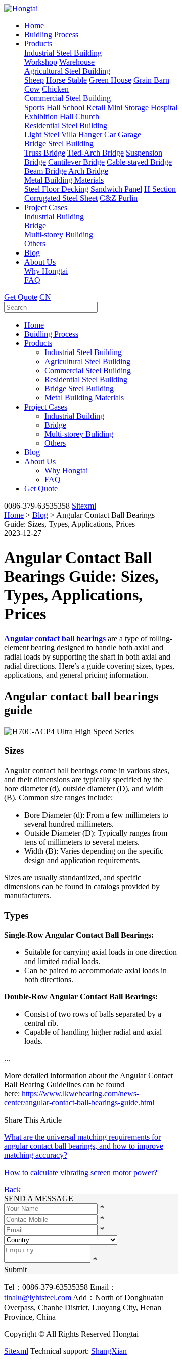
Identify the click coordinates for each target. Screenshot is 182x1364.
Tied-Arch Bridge (95, 152)
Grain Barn (151, 80)
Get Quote (20, 297)
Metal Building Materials (64, 180)
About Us (40, 262)
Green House (110, 80)
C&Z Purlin (119, 198)
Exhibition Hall (48, 116)
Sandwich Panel (116, 189)
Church (87, 116)
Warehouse (77, 62)
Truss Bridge (44, 152)
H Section (160, 189)
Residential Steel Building (65, 125)
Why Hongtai (46, 271)
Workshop (40, 62)
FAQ (32, 280)
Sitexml (84, 505)
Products (38, 43)
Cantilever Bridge (76, 162)
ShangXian (109, 1351)
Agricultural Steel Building (67, 71)
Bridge (35, 225)
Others (35, 243)
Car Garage (122, 134)
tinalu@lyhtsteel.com (37, 1297)
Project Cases (45, 207)
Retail (95, 107)
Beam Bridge (45, 171)
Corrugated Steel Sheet (61, 198)
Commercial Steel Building (67, 98)
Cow (32, 89)
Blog (32, 252)
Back (12, 1189)
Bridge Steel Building (59, 143)
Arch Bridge (88, 171)
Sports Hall (42, 107)
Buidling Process (51, 34)
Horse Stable (66, 80)
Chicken (55, 89)
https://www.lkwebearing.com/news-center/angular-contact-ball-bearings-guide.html (79, 1098)
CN (45, 297)
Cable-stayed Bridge (139, 162)
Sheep (34, 80)
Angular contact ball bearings (55, 638)
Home (34, 25)
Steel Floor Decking (56, 189)
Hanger (90, 134)
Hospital (164, 107)
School (73, 107)
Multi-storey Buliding (58, 234)
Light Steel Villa (50, 134)
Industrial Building (54, 216)
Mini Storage (128, 107)
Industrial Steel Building (63, 52)
